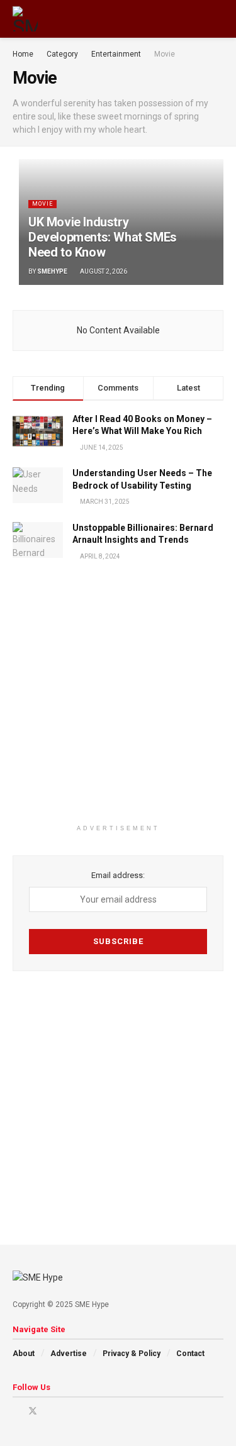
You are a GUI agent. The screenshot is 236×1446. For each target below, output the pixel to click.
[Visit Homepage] (25, 18)
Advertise (68, 1353)
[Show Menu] (194, 19)
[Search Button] (218, 19)
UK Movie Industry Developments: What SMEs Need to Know (102, 237)
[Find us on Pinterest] (65, 1411)
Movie (164, 54)
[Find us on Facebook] (16, 1411)
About (24, 1353)
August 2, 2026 (103, 271)
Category (62, 54)
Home (23, 54)
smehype (52, 271)
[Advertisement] (118, 700)
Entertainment (116, 54)
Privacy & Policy (131, 1353)
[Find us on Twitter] (32, 1411)
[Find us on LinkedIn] (49, 1411)
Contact (190, 1353)
